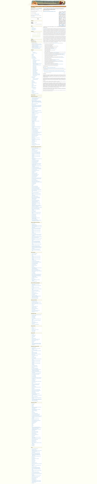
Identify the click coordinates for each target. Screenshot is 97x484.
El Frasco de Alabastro (34, 119)
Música (32, 86)
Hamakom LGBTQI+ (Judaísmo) (35, 290)
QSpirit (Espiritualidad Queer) (35, 322)
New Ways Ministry (34, 338)
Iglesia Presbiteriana (35, 70)
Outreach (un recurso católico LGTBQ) (36, 389)
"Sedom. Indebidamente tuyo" (35, 99)
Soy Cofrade (33, 142)
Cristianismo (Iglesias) (34, 58)
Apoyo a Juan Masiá (34, 254)
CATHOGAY (33, 356)
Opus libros (33, 474)
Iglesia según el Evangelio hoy (35, 269)
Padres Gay (33, 436)
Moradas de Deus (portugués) (35, 135)
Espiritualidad (33, 77)
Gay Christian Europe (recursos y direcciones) (36, 377)
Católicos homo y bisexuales (35, 150)
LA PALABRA (35, 6)
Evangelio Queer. (33, 316)
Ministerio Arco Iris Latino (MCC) (35, 206)
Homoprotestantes (34, 382)
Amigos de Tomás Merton (34, 253)
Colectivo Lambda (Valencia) (35, 413)
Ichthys (32, 185)
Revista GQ (33, 341)
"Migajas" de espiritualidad (35, 78)
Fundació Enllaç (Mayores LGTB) (35, 419)
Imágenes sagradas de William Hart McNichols (37, 236)
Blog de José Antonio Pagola (35, 103)
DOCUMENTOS (45, 6)
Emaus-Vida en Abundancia (35, 180)
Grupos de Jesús (33, 460)
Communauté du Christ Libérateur (35, 160)
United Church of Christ (34, 281)
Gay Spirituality (33, 317)
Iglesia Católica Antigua (34, 190)
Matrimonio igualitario (34, 85)
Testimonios (33, 92)
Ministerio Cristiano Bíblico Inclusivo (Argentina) (37, 207)
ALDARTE (33, 404)
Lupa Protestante (33, 273)
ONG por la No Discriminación (35, 432)
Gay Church (33, 184)
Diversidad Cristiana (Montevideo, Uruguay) (36, 178)
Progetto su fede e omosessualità (35, 391)
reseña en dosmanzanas (62, 53)
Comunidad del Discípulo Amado (35, 167)
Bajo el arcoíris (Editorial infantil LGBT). (36, 453)
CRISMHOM (33, 364)
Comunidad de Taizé (34, 260)
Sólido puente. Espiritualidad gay (35, 324)
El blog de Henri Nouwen (34, 265)
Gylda (32, 424)
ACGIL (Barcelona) (34, 347)
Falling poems (33, 122)
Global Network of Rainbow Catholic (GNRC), (36, 381)
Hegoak (33, 425)
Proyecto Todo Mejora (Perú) (35, 439)
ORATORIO (38, 6)
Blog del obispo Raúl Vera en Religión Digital (36, 105)
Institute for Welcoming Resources (35, 237)
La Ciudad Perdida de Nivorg (35, 131)
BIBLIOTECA (42, 6)
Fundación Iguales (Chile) (34, 421)
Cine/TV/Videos (33, 56)
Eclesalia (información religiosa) (35, 329)
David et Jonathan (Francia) (35, 366)
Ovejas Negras (33, 435)
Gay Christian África (34, 183)
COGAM (33, 411)
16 (38, 35)
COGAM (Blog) (33, 412)
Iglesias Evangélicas (35, 72)
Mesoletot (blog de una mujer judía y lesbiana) (36, 134)
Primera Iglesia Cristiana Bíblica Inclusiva (36, 213)
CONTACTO (51, 6)
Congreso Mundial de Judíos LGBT (35, 287)
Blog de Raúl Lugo (34, 104)
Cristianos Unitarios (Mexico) (35, 175)
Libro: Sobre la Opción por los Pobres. (36, 245)
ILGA (32, 426)
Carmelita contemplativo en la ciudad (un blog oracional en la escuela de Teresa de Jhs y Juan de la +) (36, 107)
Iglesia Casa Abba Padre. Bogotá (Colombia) (36, 189)
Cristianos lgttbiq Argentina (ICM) (35, 174)
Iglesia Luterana (34, 66)
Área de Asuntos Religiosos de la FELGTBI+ (36, 350)
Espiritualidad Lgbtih (34, 315)
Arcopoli (33, 406)
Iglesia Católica (34, 62)
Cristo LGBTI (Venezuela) (34, 176)
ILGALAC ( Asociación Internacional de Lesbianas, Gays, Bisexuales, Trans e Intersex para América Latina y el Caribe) (36, 428)
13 (35, 35)
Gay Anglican (33, 123)
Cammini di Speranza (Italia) (35, 355)
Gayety (32, 337)
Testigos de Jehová (35, 75)
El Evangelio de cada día (34, 301)
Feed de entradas (34, 28)
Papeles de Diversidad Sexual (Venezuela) (36, 438)
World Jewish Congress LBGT (35, 298)
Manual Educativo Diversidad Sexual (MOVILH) (37, 473)
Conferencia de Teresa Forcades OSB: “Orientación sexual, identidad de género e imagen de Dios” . (36, 455)
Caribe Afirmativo (33, 408)
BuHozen (33, 286)
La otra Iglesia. (33, 272)
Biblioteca (48, 67)
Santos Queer (33, 323)
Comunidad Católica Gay (34, 162)
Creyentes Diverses (34, 171)
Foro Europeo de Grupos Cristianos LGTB (36, 373)
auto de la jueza (58, 32)
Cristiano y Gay (33, 115)
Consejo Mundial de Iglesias (35, 263)
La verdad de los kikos (34, 466)
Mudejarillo (45, 67)
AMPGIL (33, 405)
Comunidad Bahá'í (34, 57)
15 (37, 35)
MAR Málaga (33, 385)
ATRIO (32, 255)
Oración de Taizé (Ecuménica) (35, 308)
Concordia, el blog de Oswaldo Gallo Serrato (36, 110)
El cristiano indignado (34, 118)
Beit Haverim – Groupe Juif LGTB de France (36, 285)
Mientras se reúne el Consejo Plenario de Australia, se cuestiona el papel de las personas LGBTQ (54, 70)
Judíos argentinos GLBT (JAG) (35, 293)
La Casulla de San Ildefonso (35, 130)
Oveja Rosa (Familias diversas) (35, 434)
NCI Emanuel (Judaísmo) (34, 295)
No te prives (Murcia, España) (35, 431)
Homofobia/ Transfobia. (53, 67)
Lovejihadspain (33, 294)
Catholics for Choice (34, 357)
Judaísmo (33, 84)
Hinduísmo (33, 81)
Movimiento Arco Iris (34, 210)
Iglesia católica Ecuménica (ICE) (35, 192)
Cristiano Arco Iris (34, 114)
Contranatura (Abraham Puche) (35, 113)
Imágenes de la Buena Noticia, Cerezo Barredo (37, 303)
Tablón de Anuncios (34, 91)
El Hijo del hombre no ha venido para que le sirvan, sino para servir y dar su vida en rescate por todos (54, 71)
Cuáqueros (34, 59)
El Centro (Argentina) (34, 179)
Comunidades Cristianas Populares (35, 261)
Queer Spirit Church (34, 215)
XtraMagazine (33, 344)
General (50, 67)
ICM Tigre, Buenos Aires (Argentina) (35, 188)
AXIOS (32, 351)
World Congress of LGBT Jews (35, 297)
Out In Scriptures (33, 309)
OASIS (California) (34, 211)
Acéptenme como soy (34, 224)
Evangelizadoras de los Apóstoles (35, 458)
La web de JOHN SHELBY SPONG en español (37, 132)
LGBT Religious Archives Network (35, 384)
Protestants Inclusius (34, 214)
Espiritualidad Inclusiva (35, 79)
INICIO (32, 6)
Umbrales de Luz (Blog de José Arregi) (36, 144)
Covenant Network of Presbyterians (35, 170)
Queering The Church (34, 216)
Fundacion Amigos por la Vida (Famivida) (36, 420)
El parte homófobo (34, 76)
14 (36, 35)
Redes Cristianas (33, 330)
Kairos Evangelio (33, 271)
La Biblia (33, 305)
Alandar (33, 327)
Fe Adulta (33, 266)
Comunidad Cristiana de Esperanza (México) (36, 163)
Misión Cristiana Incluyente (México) (35, 208)
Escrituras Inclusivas (34, 120)
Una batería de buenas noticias (35, 93)
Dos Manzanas (33, 336)
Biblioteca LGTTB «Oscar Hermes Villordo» (36, 228)
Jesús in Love (33, 304)
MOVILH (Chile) (33, 430)
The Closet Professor (34, 143)
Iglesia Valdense (34, 71)
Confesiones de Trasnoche (34, 111)
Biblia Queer (34, 52)
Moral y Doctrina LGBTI (34, 136)
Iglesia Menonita (34, 67)
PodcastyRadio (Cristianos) (35, 277)
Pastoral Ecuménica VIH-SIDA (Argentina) (36, 390)
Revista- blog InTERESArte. (35, 219)
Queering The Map (34, 440)
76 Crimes (33, 334)
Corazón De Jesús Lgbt (34, 169)
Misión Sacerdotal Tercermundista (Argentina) (36, 274)
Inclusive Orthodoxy (34, 199)
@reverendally (33, 223)
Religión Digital (33, 331)
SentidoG (33, 342)
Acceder (33, 27)
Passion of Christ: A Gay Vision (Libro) (36, 249)
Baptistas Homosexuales (34, 352)
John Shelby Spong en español (35, 129)
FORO (49, 6)
